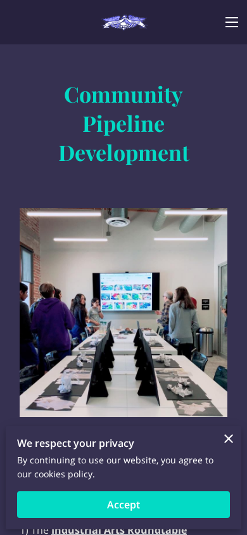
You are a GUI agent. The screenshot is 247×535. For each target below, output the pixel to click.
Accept (123, 505)
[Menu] (231, 22)
